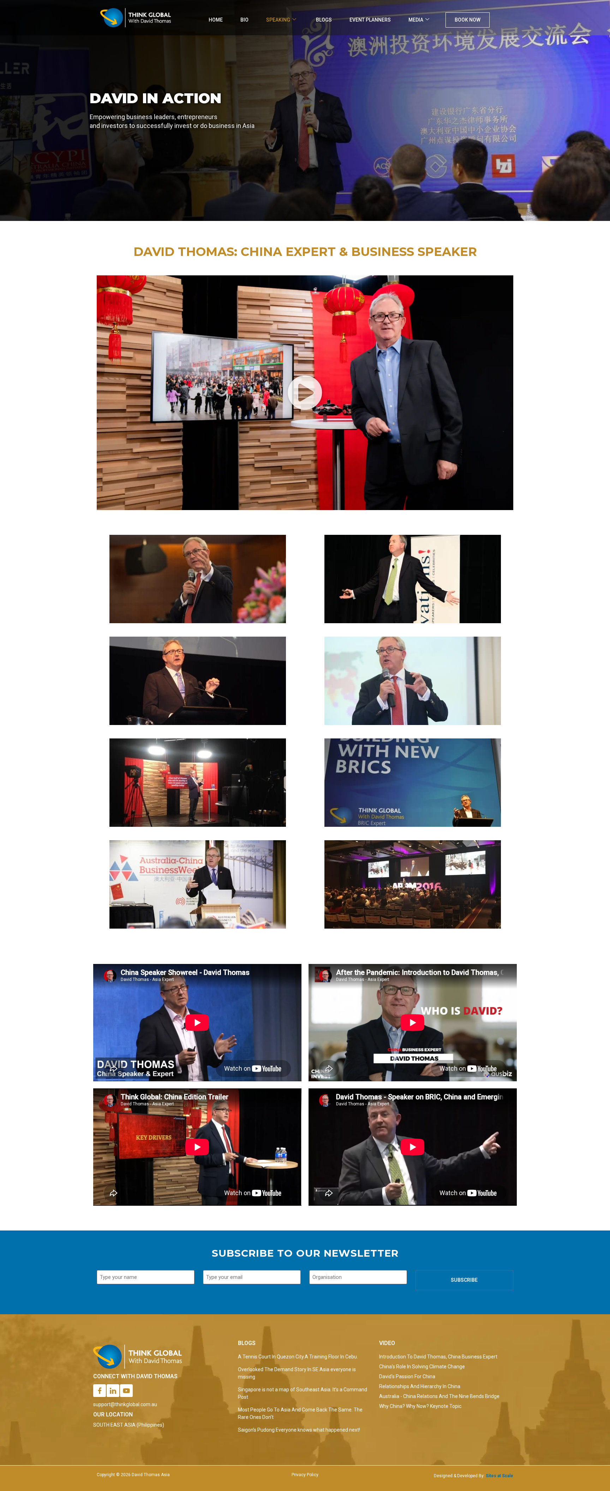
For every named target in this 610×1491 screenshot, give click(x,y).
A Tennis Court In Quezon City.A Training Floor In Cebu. (298, 1357)
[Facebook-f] (99, 1390)
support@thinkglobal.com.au (125, 1404)
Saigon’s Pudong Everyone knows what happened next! (299, 1430)
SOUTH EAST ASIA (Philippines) (128, 1425)
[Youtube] (126, 1390)
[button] (305, 392)
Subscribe (464, 1280)
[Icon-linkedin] (113, 1390)
